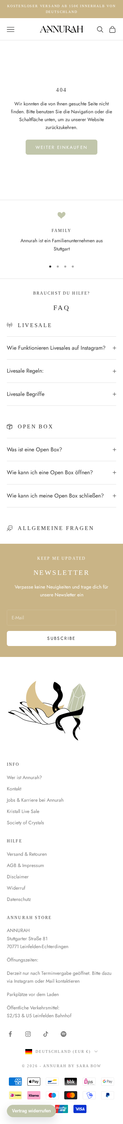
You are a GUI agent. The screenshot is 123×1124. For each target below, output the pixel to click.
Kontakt (14, 788)
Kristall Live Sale (23, 811)
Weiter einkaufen (61, 147)
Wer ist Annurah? (24, 777)
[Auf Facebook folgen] (10, 1034)
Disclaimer (18, 876)
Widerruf (16, 887)
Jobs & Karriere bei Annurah (35, 800)
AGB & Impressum (25, 865)
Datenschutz (19, 899)
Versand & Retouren (27, 854)
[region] (61, 233)
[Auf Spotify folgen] (63, 1034)
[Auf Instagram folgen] (28, 1034)
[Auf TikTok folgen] (45, 1034)
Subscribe (61, 638)
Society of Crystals (25, 822)
